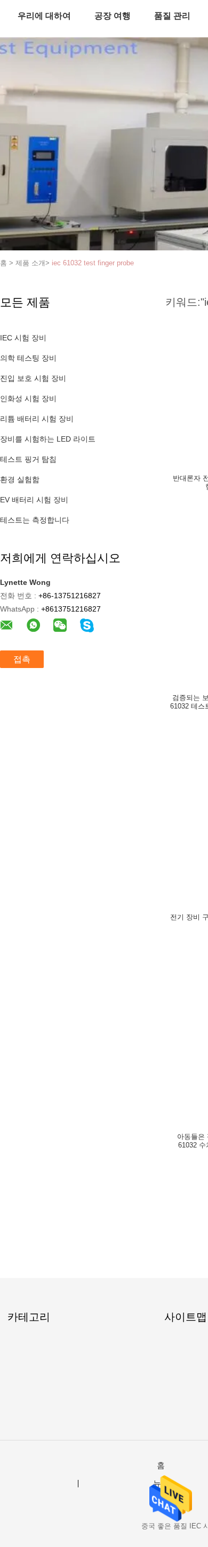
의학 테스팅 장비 (28, 358)
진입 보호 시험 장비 (33, 378)
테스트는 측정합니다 (34, 520)
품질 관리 (172, 15)
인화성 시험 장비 (28, 398)
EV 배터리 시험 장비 (34, 499)
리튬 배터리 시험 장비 (37, 418)
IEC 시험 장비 (23, 337)
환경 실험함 (19, 479)
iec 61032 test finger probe (93, 263)
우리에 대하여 (44, 15)
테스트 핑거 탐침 (28, 459)
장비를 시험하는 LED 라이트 (47, 439)
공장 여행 (112, 15)
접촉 (21, 659)
